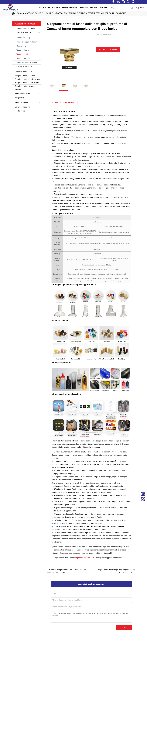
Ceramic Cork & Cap (24, 66)
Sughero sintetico (23, 58)
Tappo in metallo (22, 54)
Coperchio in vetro (23, 46)
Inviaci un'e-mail (109, 50)
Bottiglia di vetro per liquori (25, 28)
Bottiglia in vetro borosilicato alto (27, 79)
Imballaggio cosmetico (23, 93)
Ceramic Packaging (22, 107)
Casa (19, 13)
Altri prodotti (19, 98)
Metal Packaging (21, 102)
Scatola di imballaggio (23, 72)
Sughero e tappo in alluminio (27, 42)
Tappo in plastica (22, 50)
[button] (90, 86)
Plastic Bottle (20, 111)
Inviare (124, 627)
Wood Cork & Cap (23, 38)
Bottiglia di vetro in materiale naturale (25, 87)
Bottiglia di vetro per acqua (25, 76)
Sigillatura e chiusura (23, 33)
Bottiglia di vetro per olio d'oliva (27, 83)
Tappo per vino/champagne (26, 62)
